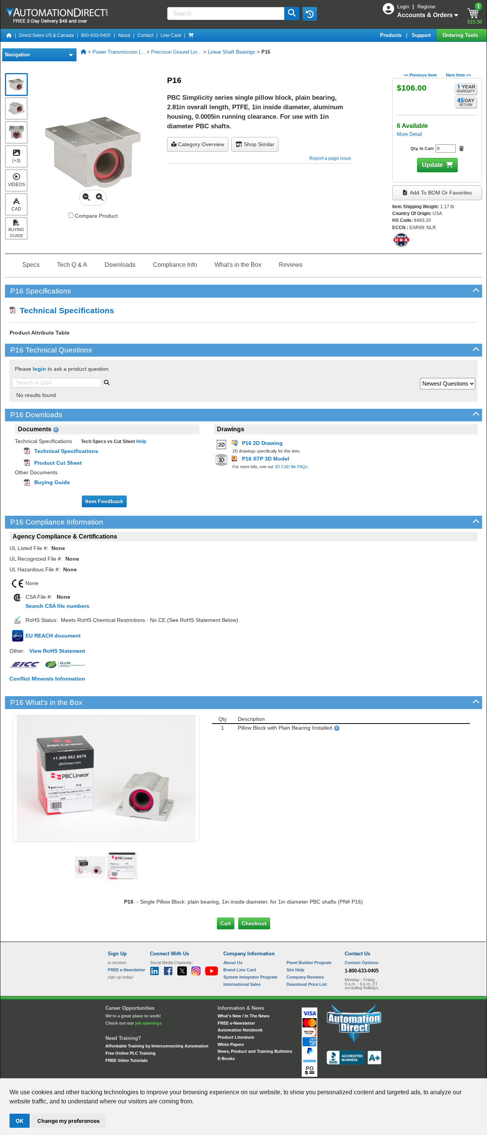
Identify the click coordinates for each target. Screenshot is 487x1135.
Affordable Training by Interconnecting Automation (156, 1046)
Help (140, 441)
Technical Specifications (64, 310)
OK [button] (20, 1120)
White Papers (231, 1044)
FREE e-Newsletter (236, 1023)
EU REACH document (53, 636)
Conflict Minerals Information (47, 679)
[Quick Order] (191, 35)
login (39, 369)
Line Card (171, 35)
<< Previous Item (420, 75)
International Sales (242, 984)
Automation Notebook (240, 1030)
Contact (145, 35)
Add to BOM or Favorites (440, 193)
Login (404, 7)
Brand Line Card (239, 970)
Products (391, 35)
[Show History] (309, 14)
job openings (148, 1023)
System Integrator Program (250, 977)
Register (426, 7)
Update (432, 165)
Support (422, 35)
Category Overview (200, 144)
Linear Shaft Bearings (231, 52)
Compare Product (95, 216)
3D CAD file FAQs (291, 466)
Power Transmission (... (118, 52)
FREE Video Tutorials (126, 1060)
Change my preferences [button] (68, 1120)
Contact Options (361, 962)
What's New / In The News (243, 1016)
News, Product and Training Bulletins (255, 1051)
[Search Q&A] (106, 381)
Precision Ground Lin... (176, 52)
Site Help (295, 970)
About (124, 35)
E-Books (226, 1058)
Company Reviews (305, 977)
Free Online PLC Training (130, 1053)
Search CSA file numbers (57, 606)
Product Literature (236, 1037)
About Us (232, 962)
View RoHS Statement (57, 651)
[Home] (9, 35)
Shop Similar (258, 144)
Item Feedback (104, 501)
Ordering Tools (460, 35)
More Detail (409, 134)
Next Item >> (458, 75)
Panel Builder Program (308, 962)
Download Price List (306, 984)
